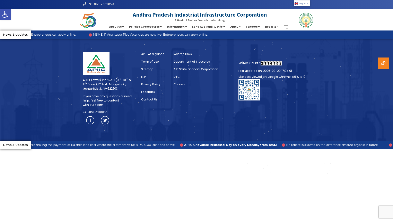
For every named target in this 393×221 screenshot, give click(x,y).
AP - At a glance (152, 54)
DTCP (177, 77)
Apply (234, 27)
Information (176, 27)
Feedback (148, 92)
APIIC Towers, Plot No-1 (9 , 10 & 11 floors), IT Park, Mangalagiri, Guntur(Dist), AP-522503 (107, 84)
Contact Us (149, 99)
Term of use (150, 62)
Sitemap (147, 69)
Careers (179, 84)
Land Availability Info (207, 27)
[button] (5, 14)
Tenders (252, 27)
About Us (115, 27)
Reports (271, 27)
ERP (143, 77)
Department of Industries (192, 62)
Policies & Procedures (144, 27)
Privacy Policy (150, 84)
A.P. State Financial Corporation (196, 69)
